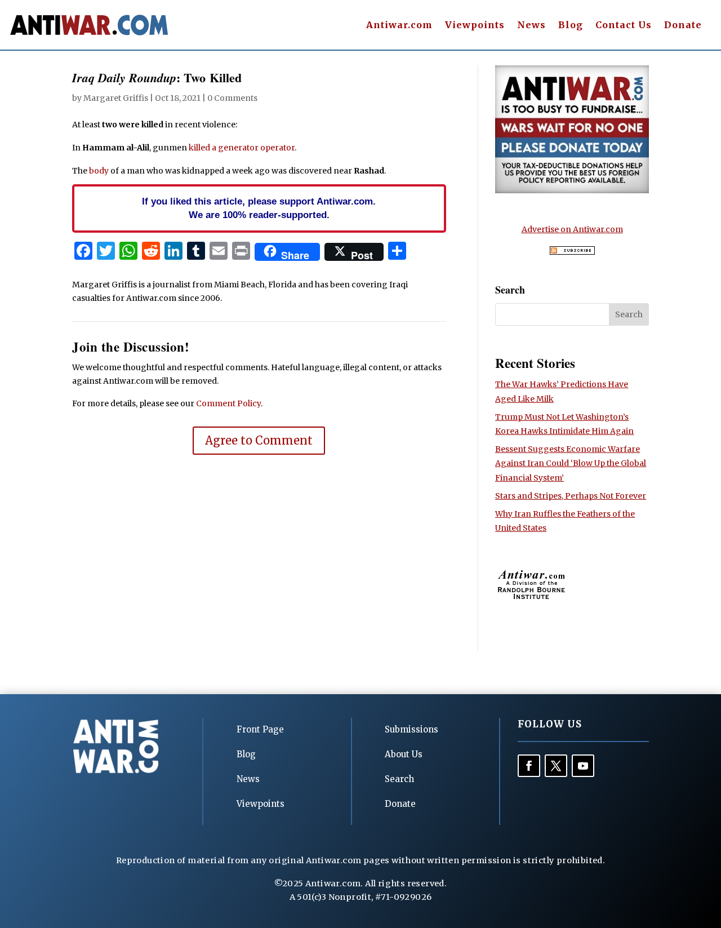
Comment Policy (228, 403)
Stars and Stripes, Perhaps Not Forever (570, 496)
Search (399, 779)
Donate (683, 25)
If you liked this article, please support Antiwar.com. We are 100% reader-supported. (259, 208)
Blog (570, 25)
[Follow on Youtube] (583, 765)
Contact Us (623, 25)
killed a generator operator (242, 148)
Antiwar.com (399, 25)
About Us (403, 754)
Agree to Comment (259, 440)
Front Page (260, 729)
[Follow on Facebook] (529, 765)
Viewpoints (475, 25)
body (99, 171)
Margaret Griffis (115, 98)
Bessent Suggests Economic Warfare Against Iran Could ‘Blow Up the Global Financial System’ (570, 463)
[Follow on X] (556, 765)
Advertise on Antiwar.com (572, 229)
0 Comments (232, 98)
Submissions (411, 729)
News (531, 25)
